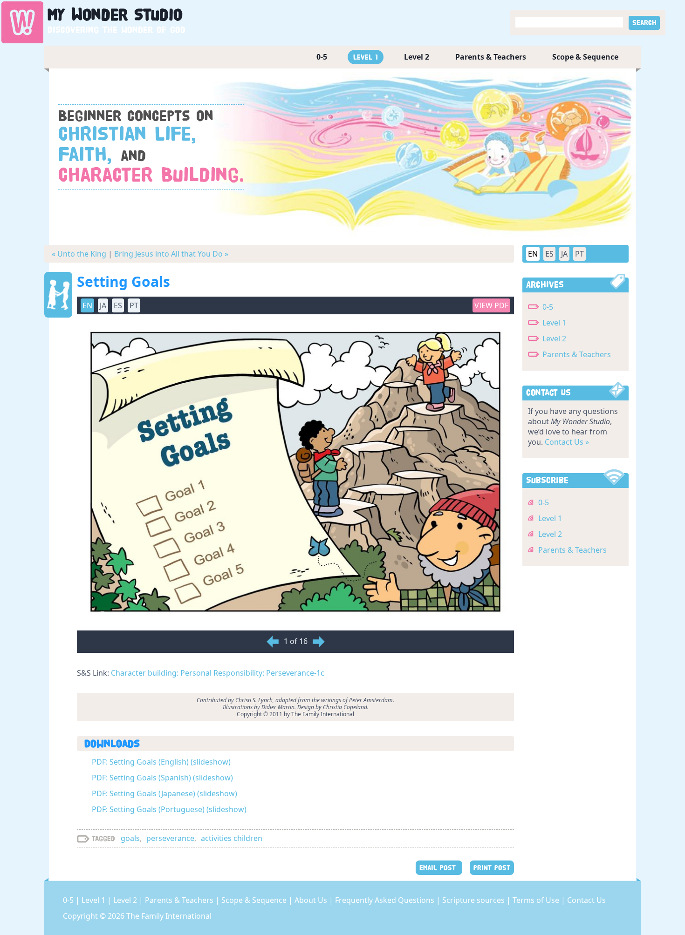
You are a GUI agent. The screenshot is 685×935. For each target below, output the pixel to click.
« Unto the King (79, 254)
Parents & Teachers (490, 57)
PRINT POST (491, 867)
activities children (231, 838)
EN (533, 254)
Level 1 (365, 57)
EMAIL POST (439, 867)
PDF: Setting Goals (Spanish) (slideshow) (162, 777)
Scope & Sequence (585, 57)
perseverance (170, 838)
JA (564, 254)
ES (549, 254)
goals (130, 838)
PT (579, 254)
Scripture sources (474, 900)
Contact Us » (567, 442)
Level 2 (416, 57)
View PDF (491, 305)
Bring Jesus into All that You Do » (171, 254)
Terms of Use (537, 900)
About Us (312, 900)
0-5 (321, 57)
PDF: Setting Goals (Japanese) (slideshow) (164, 793)
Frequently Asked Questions (385, 900)
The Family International (169, 916)
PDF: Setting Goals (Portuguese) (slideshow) (169, 809)
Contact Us (586, 900)
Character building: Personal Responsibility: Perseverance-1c (217, 673)
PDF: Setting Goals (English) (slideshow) (161, 762)
